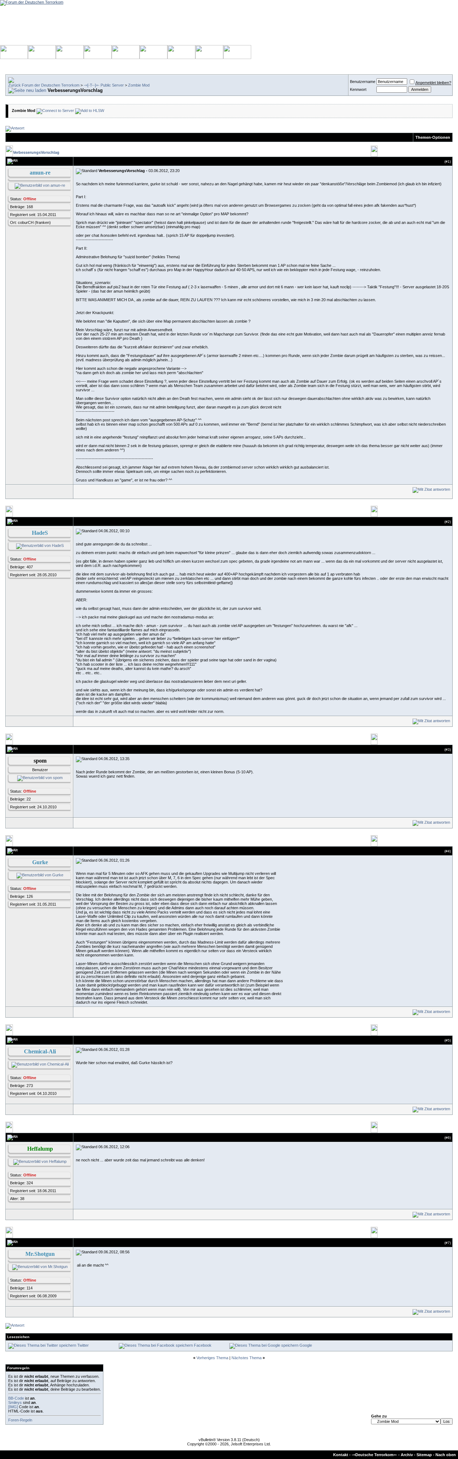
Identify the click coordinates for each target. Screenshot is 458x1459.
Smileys (15, 1402)
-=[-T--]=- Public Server (104, 85)
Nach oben (445, 1455)
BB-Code (16, 1398)
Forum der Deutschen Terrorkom (50, 85)
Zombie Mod (139, 85)
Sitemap (424, 1455)
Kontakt (340, 1455)
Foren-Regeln (20, 1420)
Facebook (202, 1345)
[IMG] (13, 1407)
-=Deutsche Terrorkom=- (374, 1455)
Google (305, 1345)
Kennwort (358, 89)
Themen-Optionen (432, 137)
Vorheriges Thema (212, 1358)
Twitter (83, 1345)
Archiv (407, 1455)
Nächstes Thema (247, 1358)
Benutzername (362, 81)
